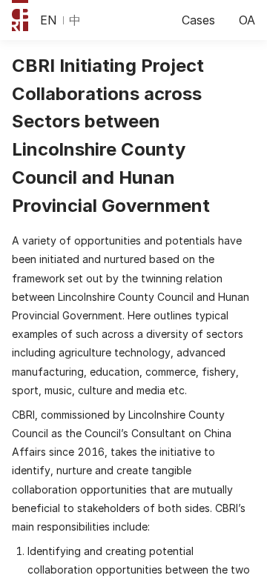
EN (48, 20)
